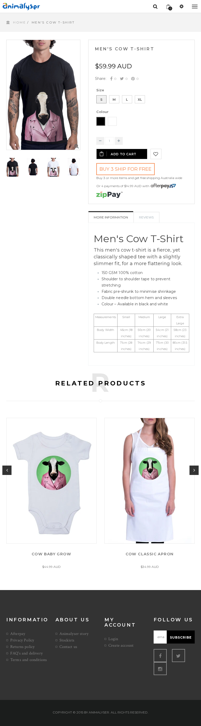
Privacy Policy (22, 640)
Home (19, 22)
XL (140, 100)
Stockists (66, 640)
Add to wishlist (156, 154)
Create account (120, 645)
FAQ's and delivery (26, 653)
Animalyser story (74, 633)
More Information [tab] (111, 217)
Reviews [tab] (146, 217)
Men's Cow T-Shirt (124, 48)
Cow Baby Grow (51, 554)
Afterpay (17, 633)
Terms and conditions (28, 660)
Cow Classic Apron (150, 554)
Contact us (68, 647)
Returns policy (22, 647)
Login (113, 639)
